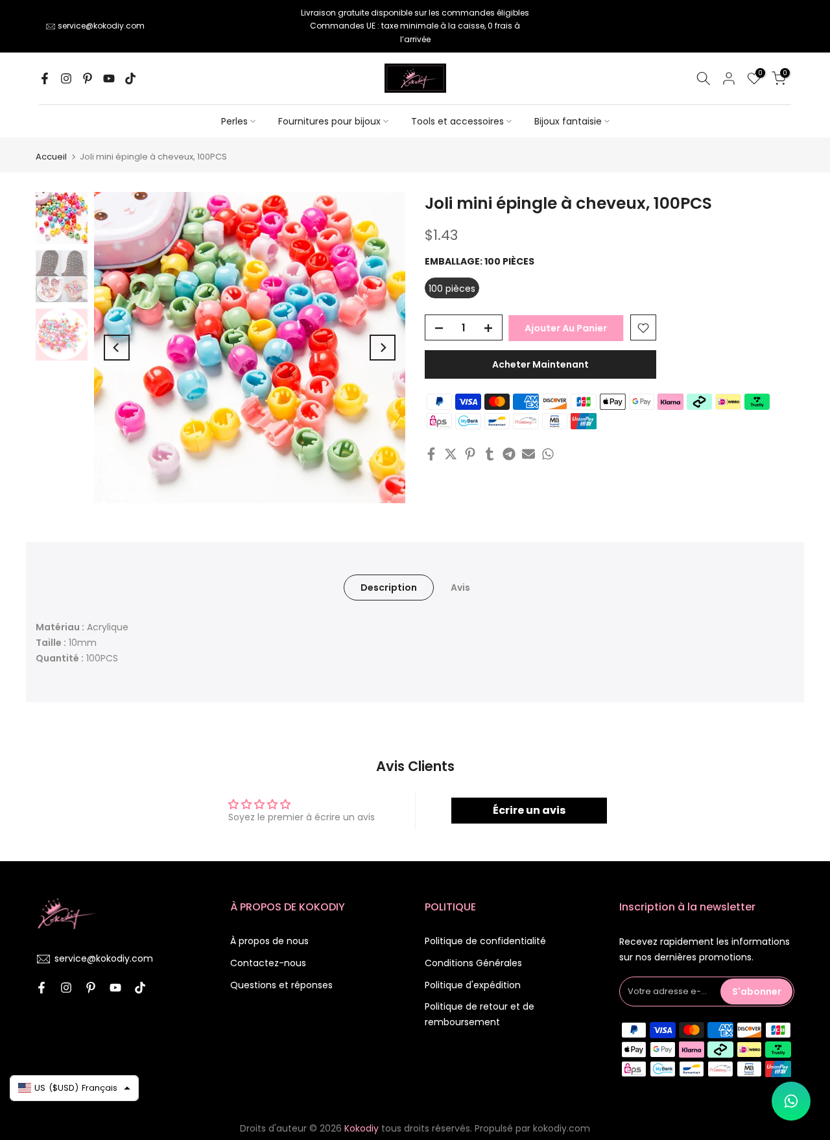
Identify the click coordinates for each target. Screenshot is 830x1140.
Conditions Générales (473, 962)
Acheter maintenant (540, 365)
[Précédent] (117, 348)
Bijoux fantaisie (568, 121)
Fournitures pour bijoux (329, 121)
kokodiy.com (561, 1128)
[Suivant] (383, 348)
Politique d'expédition (473, 985)
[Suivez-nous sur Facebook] (45, 78)
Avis (460, 587)
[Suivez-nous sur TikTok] (130, 78)
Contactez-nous (268, 962)
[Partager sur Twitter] (450, 454)
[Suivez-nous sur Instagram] (66, 78)
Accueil (51, 156)
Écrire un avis (529, 810)
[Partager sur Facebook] (431, 454)
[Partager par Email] (528, 454)
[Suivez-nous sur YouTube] (109, 78)
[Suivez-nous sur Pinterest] (87, 78)
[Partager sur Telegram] (509, 454)
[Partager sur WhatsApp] (547, 454)
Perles (234, 121)
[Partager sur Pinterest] (470, 454)
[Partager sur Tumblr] (489, 454)
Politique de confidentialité (485, 940)
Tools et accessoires (457, 121)
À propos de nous (269, 940)
